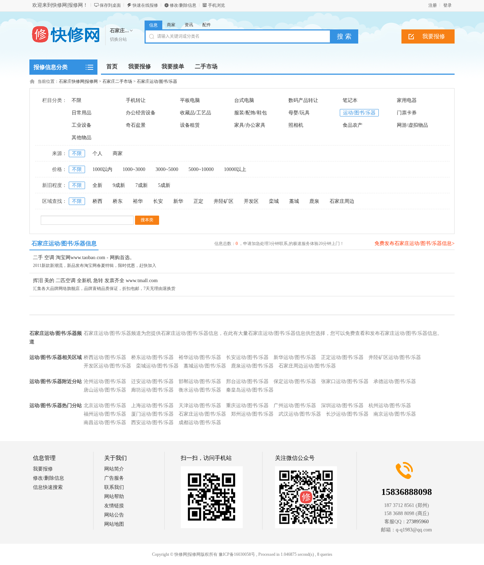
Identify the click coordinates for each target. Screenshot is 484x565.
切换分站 (118, 39)
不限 (76, 100)
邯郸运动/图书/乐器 (200, 381)
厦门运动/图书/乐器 (152, 414)
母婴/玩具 (299, 112)
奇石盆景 (136, 125)
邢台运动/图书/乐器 (247, 381)
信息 (153, 25)
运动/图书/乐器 (359, 112)
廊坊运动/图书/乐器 (152, 390)
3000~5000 (167, 169)
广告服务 (114, 478)
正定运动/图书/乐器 (342, 357)
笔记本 (350, 100)
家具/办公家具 (249, 125)
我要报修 (433, 36)
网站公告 (114, 515)
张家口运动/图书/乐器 (344, 381)
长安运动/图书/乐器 (247, 357)
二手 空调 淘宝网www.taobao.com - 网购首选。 (84, 257)
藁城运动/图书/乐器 (205, 366)
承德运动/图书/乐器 (394, 381)
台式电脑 (244, 100)
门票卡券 (407, 112)
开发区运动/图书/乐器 (107, 366)
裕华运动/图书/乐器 (200, 357)
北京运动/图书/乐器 (105, 405)
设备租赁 (190, 125)
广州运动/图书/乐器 (295, 405)
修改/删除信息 (183, 5)
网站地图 (114, 524)
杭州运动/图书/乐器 (389, 405)
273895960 (417, 521)
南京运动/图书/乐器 (394, 414)
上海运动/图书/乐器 (152, 405)
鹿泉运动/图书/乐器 (252, 366)
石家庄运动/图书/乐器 (157, 81)
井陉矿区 (223, 201)
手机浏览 (216, 5)
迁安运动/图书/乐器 (152, 381)
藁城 (294, 201)
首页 (112, 66)
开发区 (251, 201)
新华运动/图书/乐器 (295, 357)
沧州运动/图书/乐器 (105, 381)
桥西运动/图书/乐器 (105, 357)
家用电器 (407, 100)
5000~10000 (201, 169)
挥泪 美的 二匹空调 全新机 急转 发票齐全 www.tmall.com (95, 280)
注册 (432, 5)
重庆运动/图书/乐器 (247, 405)
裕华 (138, 201)
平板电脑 (190, 100)
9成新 (119, 185)
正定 (198, 201)
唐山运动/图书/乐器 (105, 390)
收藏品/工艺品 (195, 112)
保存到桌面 (110, 5)
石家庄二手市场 (117, 81)
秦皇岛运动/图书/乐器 (250, 390)
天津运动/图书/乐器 (200, 405)
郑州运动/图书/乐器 (252, 414)
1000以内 (102, 169)
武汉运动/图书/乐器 (299, 414)
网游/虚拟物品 (412, 125)
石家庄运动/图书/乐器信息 (64, 243)
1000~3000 (134, 169)
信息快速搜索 (48, 487)
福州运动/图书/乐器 (105, 414)
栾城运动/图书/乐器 (157, 366)
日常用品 (81, 112)
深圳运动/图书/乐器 (342, 405)
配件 (206, 24)
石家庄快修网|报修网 (78, 81)
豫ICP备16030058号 (237, 554)
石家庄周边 (342, 201)
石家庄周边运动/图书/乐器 (307, 366)
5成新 (164, 185)
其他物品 (81, 137)
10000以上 (235, 169)
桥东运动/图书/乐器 (152, 357)
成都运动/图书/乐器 (200, 422)
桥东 (118, 201)
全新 (97, 185)
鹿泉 (314, 201)
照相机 (295, 125)
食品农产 (352, 125)
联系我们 (114, 487)
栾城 (274, 201)
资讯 (189, 24)
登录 (447, 5)
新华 (178, 201)
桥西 (97, 201)
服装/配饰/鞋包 (250, 112)
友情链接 (114, 505)
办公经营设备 (141, 112)
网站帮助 (114, 496)
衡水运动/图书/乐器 (200, 390)
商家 (171, 24)
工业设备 (81, 125)
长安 (158, 201)
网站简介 (114, 469)
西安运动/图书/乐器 (152, 422)
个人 (97, 153)
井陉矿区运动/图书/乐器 (394, 357)
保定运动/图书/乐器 (295, 381)
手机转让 (136, 100)
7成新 (141, 185)
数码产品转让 (303, 100)
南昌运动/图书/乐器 (105, 422)
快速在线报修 (145, 5)
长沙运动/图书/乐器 (347, 414)
